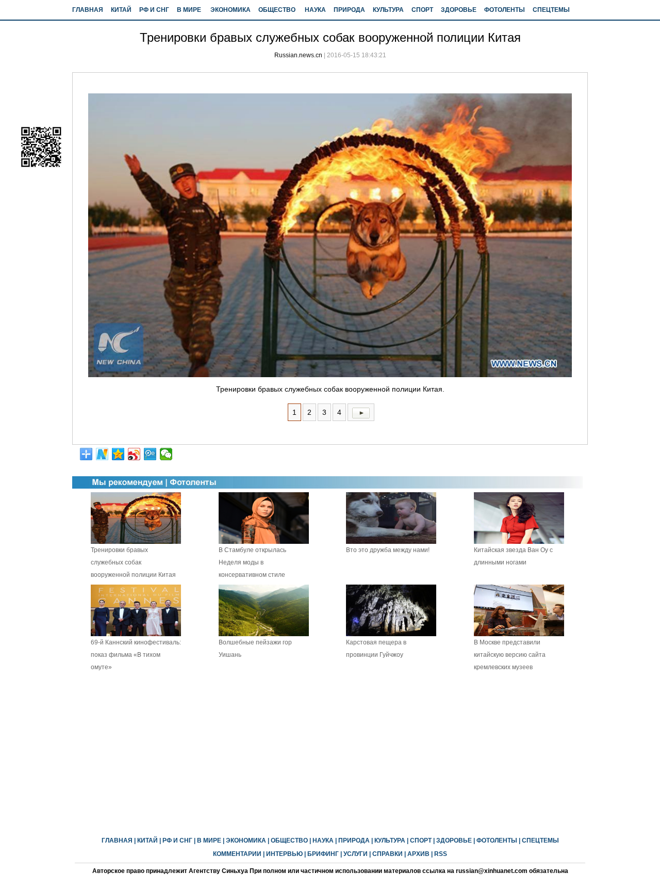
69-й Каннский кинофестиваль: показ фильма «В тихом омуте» (136, 655)
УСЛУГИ (355, 854)
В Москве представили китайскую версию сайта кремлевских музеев (510, 655)
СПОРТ (422, 9)
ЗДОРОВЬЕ (458, 9)
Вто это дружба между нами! (388, 550)
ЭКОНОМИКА (230, 9)
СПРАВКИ (387, 854)
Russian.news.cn (298, 55)
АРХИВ (418, 854)
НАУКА (315, 9)
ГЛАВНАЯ (87, 9)
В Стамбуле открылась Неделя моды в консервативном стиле (252, 562)
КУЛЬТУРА (388, 9)
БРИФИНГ (323, 854)
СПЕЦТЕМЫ (551, 9)
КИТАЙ (121, 9)
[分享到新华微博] (102, 454)
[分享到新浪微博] (134, 454)
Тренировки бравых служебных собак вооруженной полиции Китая (133, 562)
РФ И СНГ (154, 9)
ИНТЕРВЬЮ (284, 854)
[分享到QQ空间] (118, 454)
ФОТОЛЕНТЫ (504, 9)
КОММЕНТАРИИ (237, 854)
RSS (440, 854)
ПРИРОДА (349, 9)
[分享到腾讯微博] (150, 454)
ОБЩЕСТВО (276, 9)
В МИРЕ (189, 9)
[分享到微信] (166, 454)
